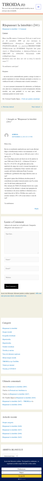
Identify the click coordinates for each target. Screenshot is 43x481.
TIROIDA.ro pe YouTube (10, 361)
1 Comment (22, 29)
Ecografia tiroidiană (8, 336)
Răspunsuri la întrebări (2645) (12, 437)
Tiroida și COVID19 (9, 369)
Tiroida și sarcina (8, 350)
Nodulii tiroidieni (8, 347)
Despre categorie (7, 422)
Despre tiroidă (7, 332)
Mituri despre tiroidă (9, 358)
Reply (37, 208)
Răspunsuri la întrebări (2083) (17, 387)
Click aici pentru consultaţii (31, 99)
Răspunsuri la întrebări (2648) (12, 426)
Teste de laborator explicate (11, 354)
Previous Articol (7, 107)
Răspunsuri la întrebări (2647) (19, 394)
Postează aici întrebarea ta (18, 390)
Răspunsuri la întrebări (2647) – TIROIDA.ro (17, 401)
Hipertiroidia (6, 343)
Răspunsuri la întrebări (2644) (26, 398)
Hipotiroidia (6, 339)
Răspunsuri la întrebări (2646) (12, 404)
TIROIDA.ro (13, 4)
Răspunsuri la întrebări (9, 328)
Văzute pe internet (8, 365)
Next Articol (37, 107)
